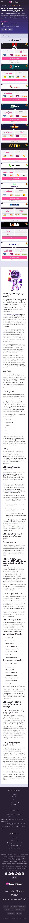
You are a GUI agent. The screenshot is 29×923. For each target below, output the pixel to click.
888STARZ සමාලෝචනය (14, 61)
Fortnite (14, 797)
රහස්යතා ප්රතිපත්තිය (14, 848)
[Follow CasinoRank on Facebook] (6, 873)
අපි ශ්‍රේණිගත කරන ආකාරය (14, 845)
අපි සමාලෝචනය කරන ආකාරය (14, 843)
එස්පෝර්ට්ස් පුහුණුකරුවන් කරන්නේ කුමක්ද (14, 824)
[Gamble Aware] (12, 899)
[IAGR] (7, 891)
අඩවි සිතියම (14, 920)
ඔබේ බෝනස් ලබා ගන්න (14, 58)
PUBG (14, 799)
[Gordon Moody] (14, 895)
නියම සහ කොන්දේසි (6, 918)
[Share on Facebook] (6, 29)
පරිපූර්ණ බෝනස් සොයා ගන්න (14, 817)
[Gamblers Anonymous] (12, 891)
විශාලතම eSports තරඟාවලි (9, 490)
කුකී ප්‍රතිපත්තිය (15, 918)
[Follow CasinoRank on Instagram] (9, 873)
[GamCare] (20, 891)
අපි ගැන (14, 838)
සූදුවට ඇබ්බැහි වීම (23, 918)
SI (13, 877)
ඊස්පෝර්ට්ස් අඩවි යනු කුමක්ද (14, 814)
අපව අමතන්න (14, 840)
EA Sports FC (14, 804)
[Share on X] (2, 29)
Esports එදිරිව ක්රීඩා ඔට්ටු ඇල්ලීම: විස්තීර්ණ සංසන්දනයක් (12, 820)
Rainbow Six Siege (14, 802)
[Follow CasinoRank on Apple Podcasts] (23, 873)
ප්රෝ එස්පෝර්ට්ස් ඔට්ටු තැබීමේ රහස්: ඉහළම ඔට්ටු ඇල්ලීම (13, 827)
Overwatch (14, 794)
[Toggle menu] (2, 1)
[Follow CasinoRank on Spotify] (19, 873)
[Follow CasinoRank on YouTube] (16, 873)
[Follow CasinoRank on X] (12, 873)
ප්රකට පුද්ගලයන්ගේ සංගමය (13, 314)
